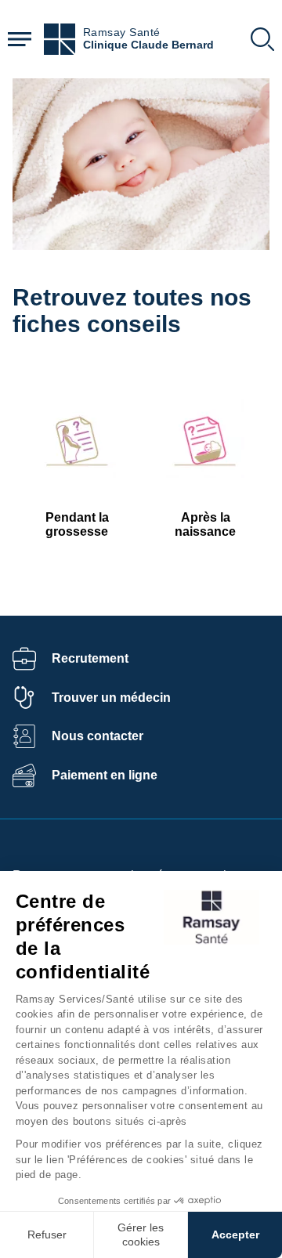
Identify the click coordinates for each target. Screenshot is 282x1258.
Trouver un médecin (111, 697)
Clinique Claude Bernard (148, 45)
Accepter (235, 1234)
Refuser (47, 1234)
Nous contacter (97, 736)
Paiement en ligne (104, 775)
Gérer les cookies (141, 1234)
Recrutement (90, 658)
